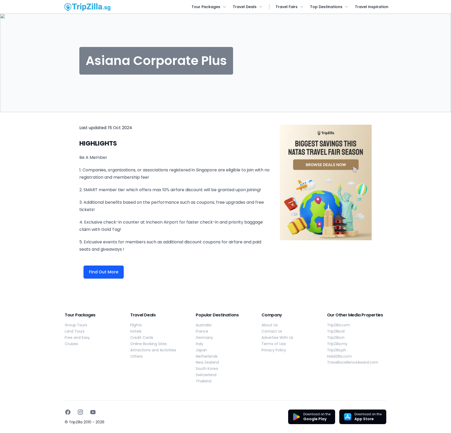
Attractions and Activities (153, 350)
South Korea (207, 368)
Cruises (71, 343)
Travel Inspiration (371, 6)
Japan (201, 350)
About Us (270, 325)
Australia (203, 325)
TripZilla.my (337, 343)
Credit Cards (141, 337)
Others (136, 356)
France (202, 331)
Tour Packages (206, 6)
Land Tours (75, 331)
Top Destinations (326, 6)
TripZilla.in (336, 337)
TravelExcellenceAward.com (352, 362)
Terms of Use (274, 343)
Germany (204, 337)
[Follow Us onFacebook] (68, 412)
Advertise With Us (277, 337)
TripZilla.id (336, 331)
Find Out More (103, 272)
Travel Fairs (287, 6)
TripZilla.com (338, 325)
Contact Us (272, 331)
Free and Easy (77, 337)
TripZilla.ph (336, 350)
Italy (199, 343)
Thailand (203, 381)
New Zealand (207, 362)
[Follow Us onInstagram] (80, 412)
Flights (136, 325)
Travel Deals (245, 6)
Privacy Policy (274, 350)
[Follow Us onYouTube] (93, 412)
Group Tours (76, 325)
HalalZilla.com (339, 356)
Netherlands (207, 356)
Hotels (135, 331)
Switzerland (206, 374)
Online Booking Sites (148, 343)
